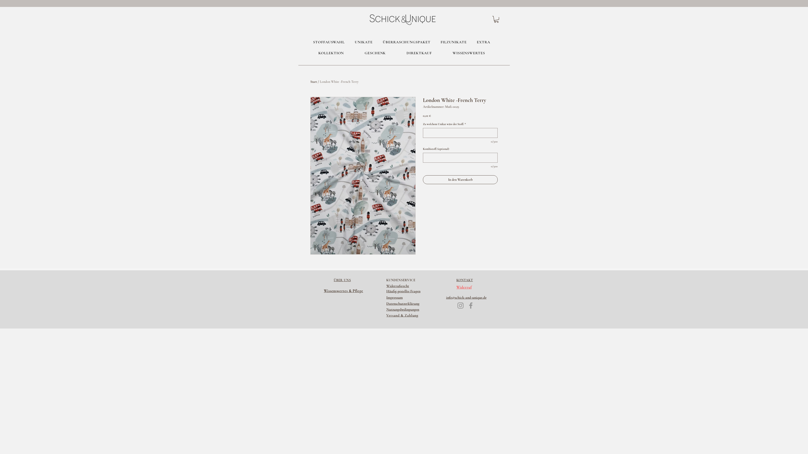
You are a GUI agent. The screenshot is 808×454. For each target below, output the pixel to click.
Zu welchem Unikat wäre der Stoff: (444, 124)
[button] (496, 19)
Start (313, 82)
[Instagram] (460, 305)
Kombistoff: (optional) (436, 149)
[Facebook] (471, 305)
